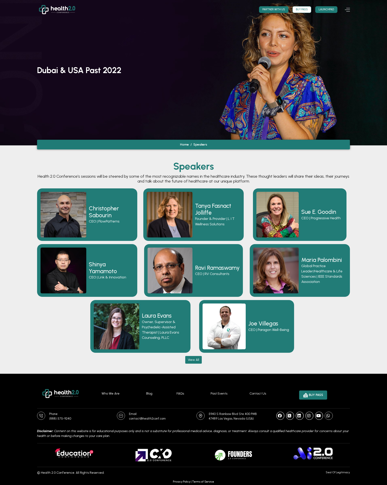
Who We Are (111, 393)
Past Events (219, 393)
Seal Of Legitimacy (338, 472)
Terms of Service (203, 481)
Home (184, 144)
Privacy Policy (181, 481)
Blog (149, 393)
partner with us (273, 9)
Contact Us (258, 393)
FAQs (180, 393)
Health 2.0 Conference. (58, 473)
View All (193, 360)
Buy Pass (302, 9)
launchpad (326, 9)
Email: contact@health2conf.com (147, 416)
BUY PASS (316, 395)
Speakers (200, 144)
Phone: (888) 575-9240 (60, 416)
